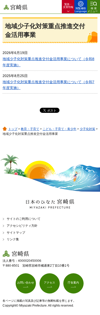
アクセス (49, 282)
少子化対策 (87, 129)
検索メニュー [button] (92, 10)
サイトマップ (16, 232)
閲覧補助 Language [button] (81, 10)
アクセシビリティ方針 (22, 225)
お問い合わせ (25, 282)
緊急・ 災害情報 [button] (68, 5)
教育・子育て (30, 129)
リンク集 (13, 239)
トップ (12, 129)
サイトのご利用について (24, 219)
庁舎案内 (73, 282)
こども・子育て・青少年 (59, 129)
